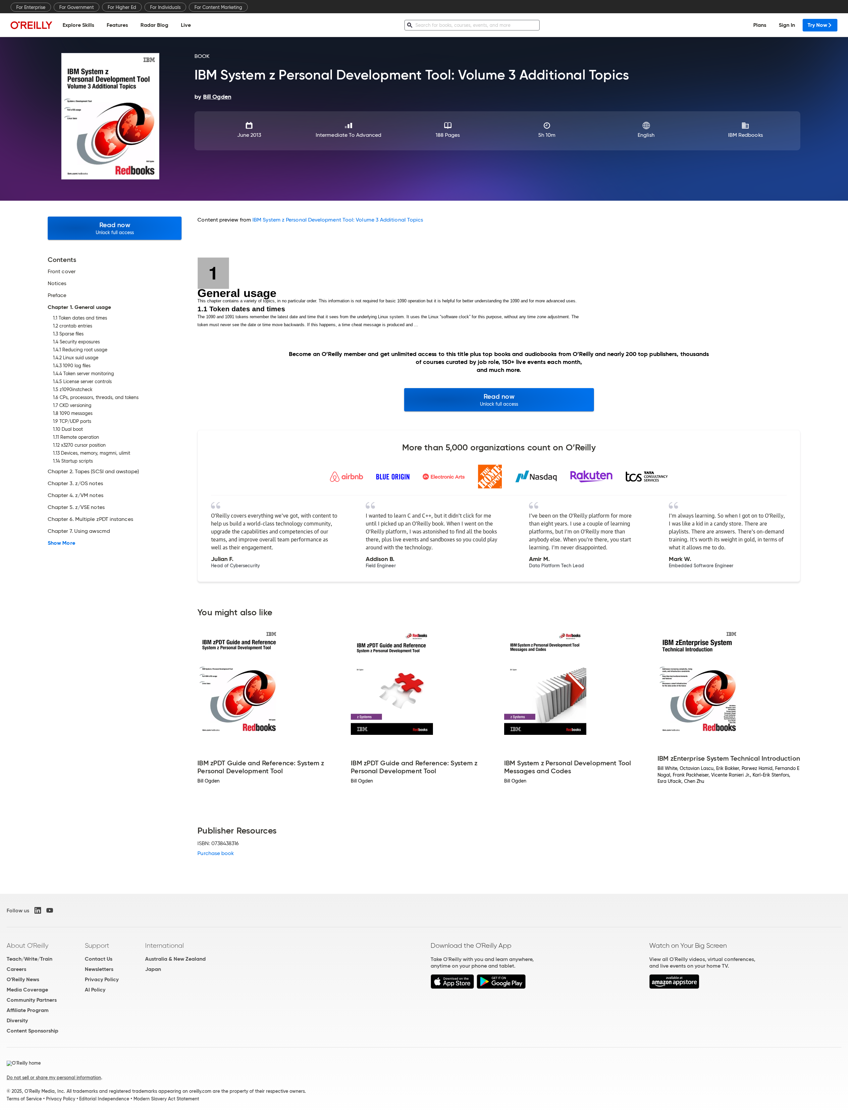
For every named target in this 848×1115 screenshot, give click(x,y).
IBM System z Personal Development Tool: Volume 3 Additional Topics (337, 220)
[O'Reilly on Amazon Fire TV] (674, 987)
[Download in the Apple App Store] (452, 987)
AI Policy (95, 989)
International (164, 945)
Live (186, 25)
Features (117, 25)
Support (97, 945)
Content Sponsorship (32, 1030)
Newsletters (99, 969)
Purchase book (215, 853)
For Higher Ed (122, 7)
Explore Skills (78, 25)
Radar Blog (154, 25)
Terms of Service (24, 1099)
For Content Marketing (218, 7)
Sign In (787, 25)
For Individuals (165, 7)
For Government (76, 7)
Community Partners (32, 999)
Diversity (17, 1020)
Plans (759, 25)
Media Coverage (27, 989)
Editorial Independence (104, 1099)
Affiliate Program (28, 1010)
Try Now (817, 25)
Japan (153, 969)
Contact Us (98, 958)
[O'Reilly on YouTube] (49, 910)
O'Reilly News (23, 979)
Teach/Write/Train (29, 958)
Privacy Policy (102, 979)
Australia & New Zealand (175, 958)
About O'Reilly (27, 945)
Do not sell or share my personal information (54, 1078)
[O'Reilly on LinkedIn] (37, 910)
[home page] (31, 25)
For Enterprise (30, 7)
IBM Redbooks (745, 135)
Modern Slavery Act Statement (166, 1099)
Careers (16, 969)
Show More (61, 543)
